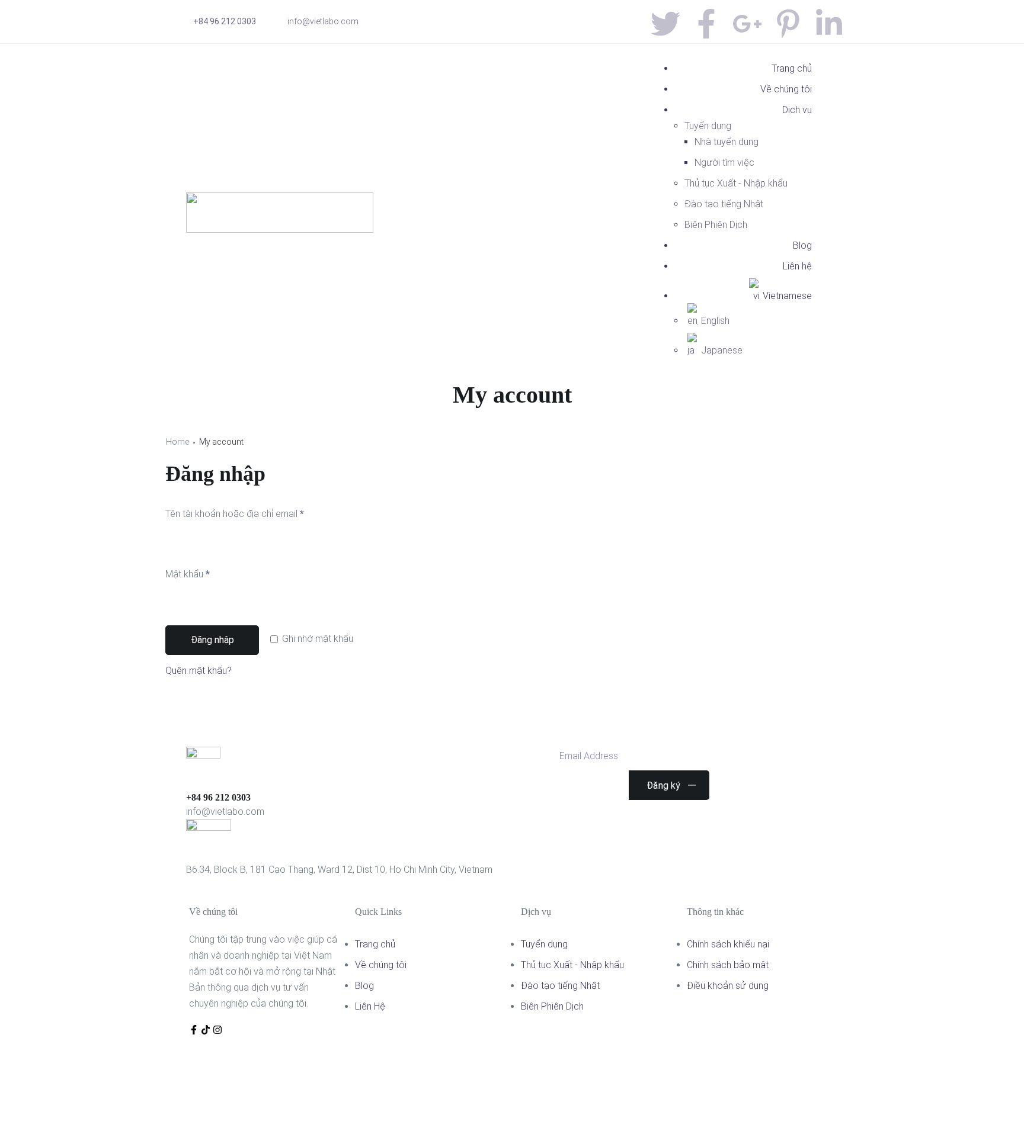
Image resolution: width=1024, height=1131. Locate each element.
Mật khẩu (206, 572)
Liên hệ (797, 266)
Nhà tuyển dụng (727, 141)
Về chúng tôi (786, 89)
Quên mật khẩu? (198, 670)
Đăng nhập (212, 639)
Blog (802, 245)
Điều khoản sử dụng (728, 985)
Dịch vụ (797, 109)
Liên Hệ (370, 1006)
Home (177, 441)
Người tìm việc (724, 162)
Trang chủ (792, 68)
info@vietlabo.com (323, 21)
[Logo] (279, 200)
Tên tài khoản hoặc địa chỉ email (253, 512)
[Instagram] (217, 1029)
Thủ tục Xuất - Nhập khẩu (736, 183)
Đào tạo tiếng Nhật (723, 204)
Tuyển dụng (707, 125)
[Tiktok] (205, 1029)
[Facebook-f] (194, 1029)
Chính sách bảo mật (728, 965)
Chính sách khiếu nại (728, 944)
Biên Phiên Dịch (715, 224)
